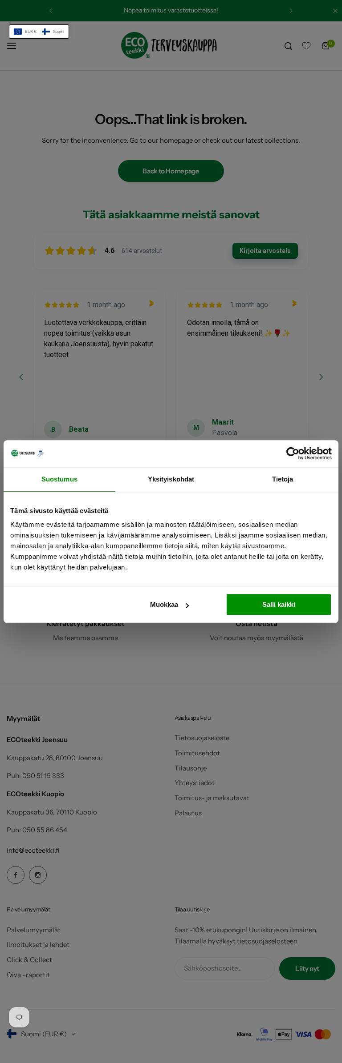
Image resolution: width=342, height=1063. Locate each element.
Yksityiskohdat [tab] (171, 479)
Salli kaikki (278, 604)
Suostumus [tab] (59, 479)
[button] (39, 31)
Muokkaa (164, 604)
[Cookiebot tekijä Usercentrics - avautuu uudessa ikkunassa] (293, 453)
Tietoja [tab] (282, 479)
